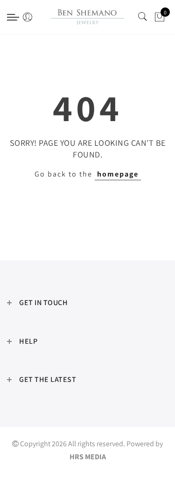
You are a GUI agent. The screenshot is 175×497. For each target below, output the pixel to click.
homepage (118, 174)
